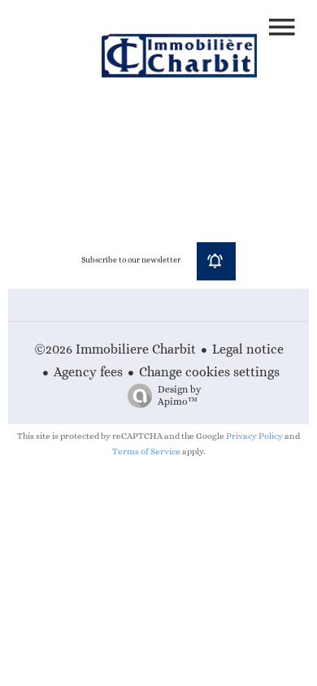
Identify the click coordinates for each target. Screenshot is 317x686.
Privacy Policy (254, 436)
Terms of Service (146, 451)
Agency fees (88, 372)
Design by (180, 395)
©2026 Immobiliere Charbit (115, 349)
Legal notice (248, 349)
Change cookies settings (209, 372)
